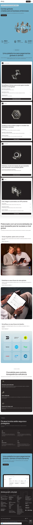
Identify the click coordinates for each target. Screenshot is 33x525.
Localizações (19, 498)
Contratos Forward (3, 505)
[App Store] (27, 506)
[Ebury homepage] (2, 1)
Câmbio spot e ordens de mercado (4, 504)
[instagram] (27, 510)
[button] (31, 1)
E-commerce (10, 505)
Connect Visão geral (28, 496)
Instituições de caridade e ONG (12, 503)
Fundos (10, 508)
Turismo (10, 507)
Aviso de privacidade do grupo (6, 518)
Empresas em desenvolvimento (11, 497)
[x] (28, 510)
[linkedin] (25, 510)
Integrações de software (28, 498)
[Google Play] (27, 508)
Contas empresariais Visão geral (4, 497)
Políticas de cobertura (3, 506)
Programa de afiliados (12, 511)
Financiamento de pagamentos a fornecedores (3, 510)
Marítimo (10, 506)
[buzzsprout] (31, 510)
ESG (17, 500)
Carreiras (18, 499)
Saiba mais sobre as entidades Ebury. (12, 521)
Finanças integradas (28, 499)
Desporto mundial (11, 504)
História (18, 496)
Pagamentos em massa (4, 499)
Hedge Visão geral (3, 502)
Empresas (10, 498)
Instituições (10, 499)
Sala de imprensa (19, 497)
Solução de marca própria (12, 512)
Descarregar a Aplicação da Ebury (28, 503)
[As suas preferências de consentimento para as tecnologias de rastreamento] (1, 523)
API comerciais (27, 497)
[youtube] (30, 510)
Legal (1, 518)
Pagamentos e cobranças (4, 498)
